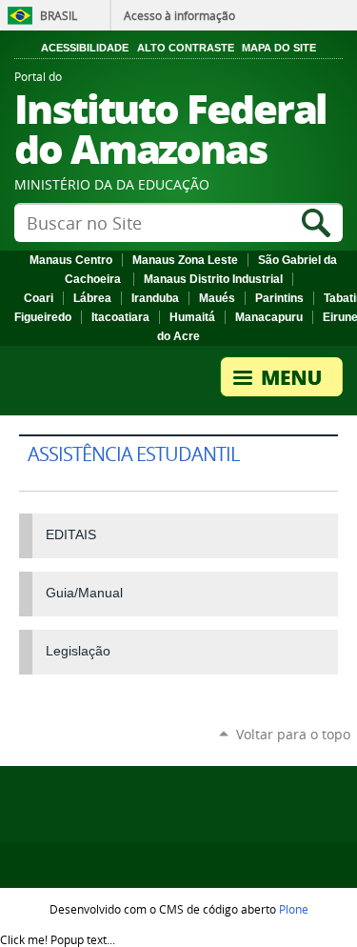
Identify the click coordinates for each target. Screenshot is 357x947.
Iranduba (155, 298)
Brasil (58, 15)
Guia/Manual (84, 592)
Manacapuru (269, 317)
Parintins (279, 298)
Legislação (78, 650)
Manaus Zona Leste (185, 260)
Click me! (57, 939)
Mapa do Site (279, 47)
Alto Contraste (185, 47)
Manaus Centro (71, 260)
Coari (38, 298)
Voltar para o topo (293, 734)
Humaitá (192, 317)
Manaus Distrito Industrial (213, 279)
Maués (217, 298)
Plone (293, 909)
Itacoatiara (120, 317)
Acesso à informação (179, 15)
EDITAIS (71, 534)
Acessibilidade (85, 47)
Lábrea (92, 298)
